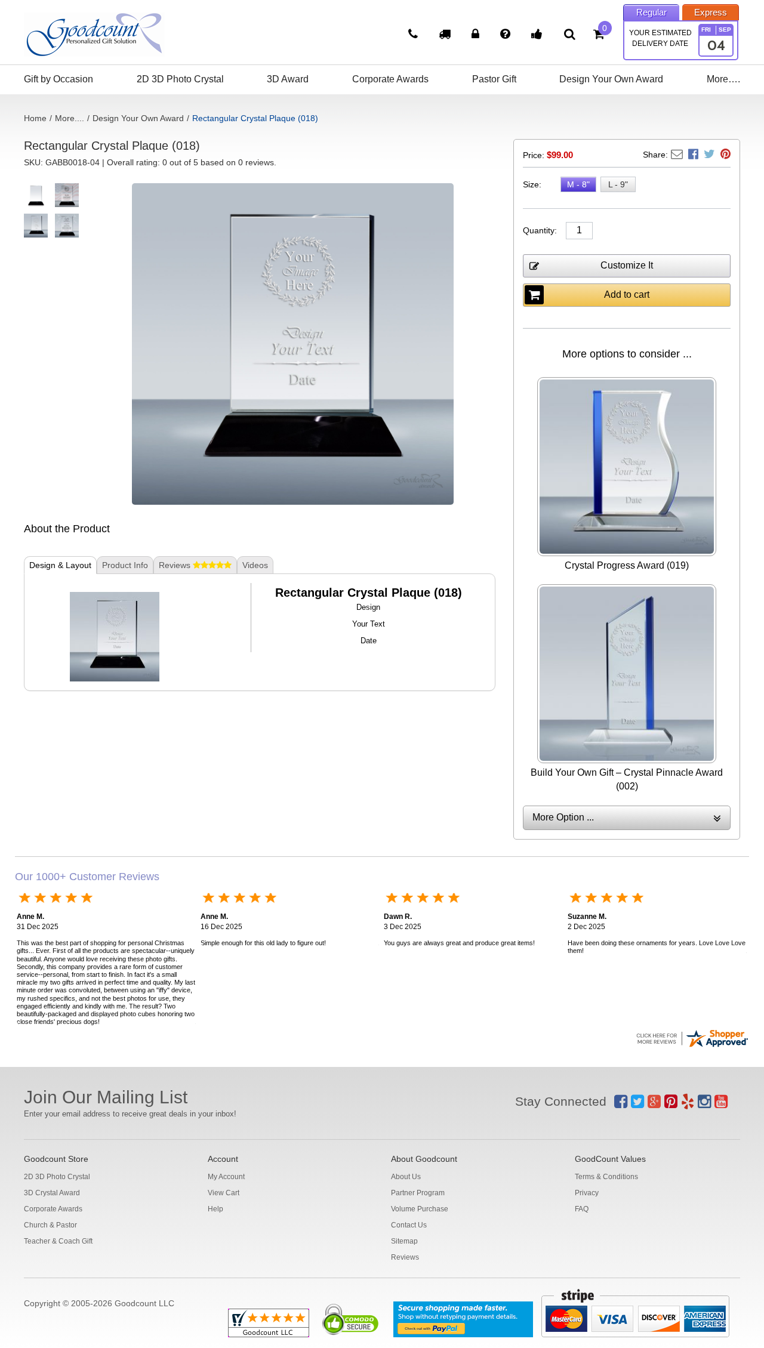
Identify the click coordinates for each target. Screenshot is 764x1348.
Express (710, 12)
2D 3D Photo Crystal (180, 79)
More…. (723, 79)
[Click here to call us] (414, 35)
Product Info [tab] (125, 565)
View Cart (223, 1193)
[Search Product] (569, 34)
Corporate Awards (390, 79)
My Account (226, 1177)
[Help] (506, 35)
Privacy (587, 1193)
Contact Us (409, 1225)
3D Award (288, 79)
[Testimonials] (538, 35)
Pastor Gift (494, 79)
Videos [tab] (255, 565)
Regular (651, 12)
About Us (406, 1177)
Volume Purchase (419, 1209)
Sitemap (404, 1241)
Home (35, 118)
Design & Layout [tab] (60, 565)
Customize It (626, 265)
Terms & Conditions (606, 1177)
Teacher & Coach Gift (58, 1241)
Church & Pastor (50, 1225)
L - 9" (618, 184)
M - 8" (578, 184)
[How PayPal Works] (463, 1319)
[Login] (477, 35)
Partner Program (418, 1193)
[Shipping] (446, 35)
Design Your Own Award (611, 79)
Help (215, 1209)
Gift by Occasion (58, 79)
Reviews (405, 1257)
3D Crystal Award (52, 1193)
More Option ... (563, 817)
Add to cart (626, 294)
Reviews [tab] (176, 565)
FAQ (582, 1209)
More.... (69, 118)
